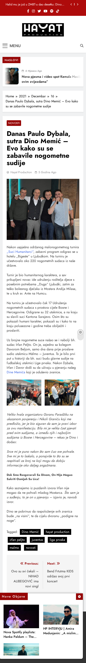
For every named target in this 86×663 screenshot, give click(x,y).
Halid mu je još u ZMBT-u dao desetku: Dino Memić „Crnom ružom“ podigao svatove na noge (34, 4)
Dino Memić (30, 531)
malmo (14, 547)
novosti (31, 547)
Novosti (14, 123)
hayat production (57, 531)
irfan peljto (17, 539)
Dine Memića (16, 372)
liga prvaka (57, 539)
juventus (37, 539)
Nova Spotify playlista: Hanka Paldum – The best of (19, 637)
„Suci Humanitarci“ (20, 251)
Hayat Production (21, 172)
